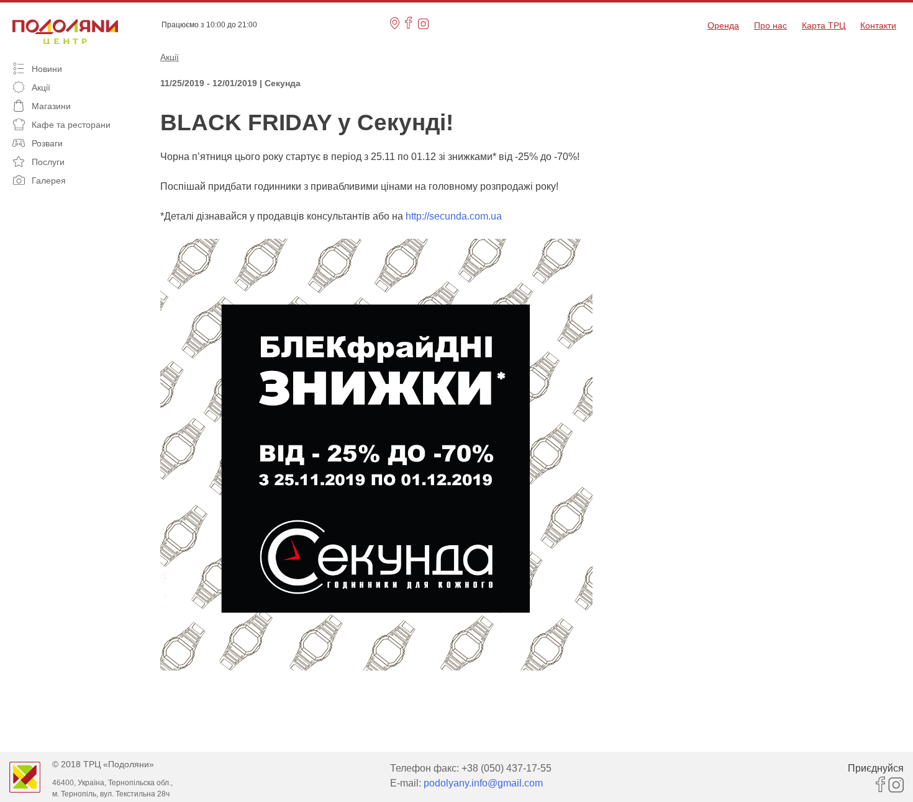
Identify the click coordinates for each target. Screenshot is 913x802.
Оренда (723, 25)
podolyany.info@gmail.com (483, 783)
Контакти (878, 25)
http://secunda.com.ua (454, 216)
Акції (169, 57)
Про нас (770, 25)
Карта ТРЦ (823, 25)
